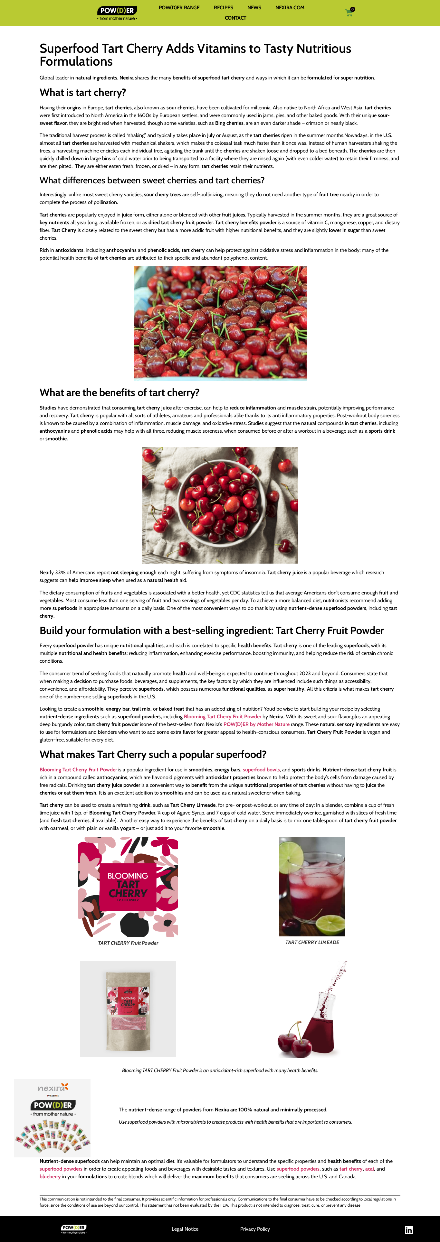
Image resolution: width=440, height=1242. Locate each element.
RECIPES (223, 8)
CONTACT (235, 18)
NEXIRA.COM (289, 8)
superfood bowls (261, 770)
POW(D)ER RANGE (179, 8)
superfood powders (61, 1169)
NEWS (254, 8)
